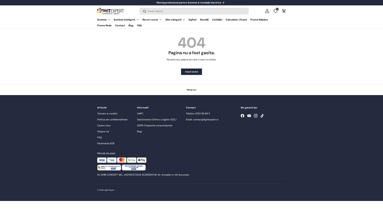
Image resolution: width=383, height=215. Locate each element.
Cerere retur (104, 125)
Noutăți (204, 19)
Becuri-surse (150, 19)
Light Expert (109, 190)
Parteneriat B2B (105, 143)
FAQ (139, 25)
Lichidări (217, 19)
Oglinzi (192, 19)
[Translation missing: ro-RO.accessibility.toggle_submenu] (109, 20)
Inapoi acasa (191, 71)
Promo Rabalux (259, 19)
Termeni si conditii (107, 113)
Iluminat (102, 19)
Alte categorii (173, 19)
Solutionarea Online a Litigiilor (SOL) (156, 119)
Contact (120, 25)
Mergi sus (191, 89)
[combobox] (194, 11)
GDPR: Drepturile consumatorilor (155, 125)
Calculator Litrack (236, 19)
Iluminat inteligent (124, 19)
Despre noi (103, 131)
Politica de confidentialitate (112, 119)
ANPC (140, 113)
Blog (131, 25)
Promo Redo (104, 25)
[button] (284, 11)
